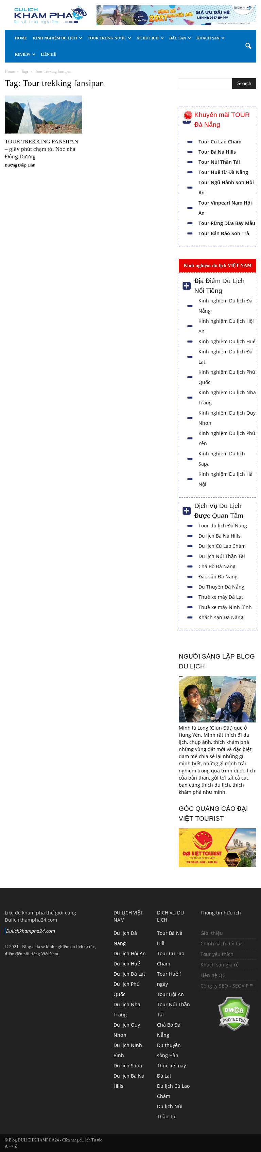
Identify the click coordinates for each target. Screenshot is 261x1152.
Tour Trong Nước (107, 38)
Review (22, 54)
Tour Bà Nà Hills (217, 152)
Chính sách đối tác (222, 943)
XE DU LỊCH (148, 38)
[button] (248, 46)
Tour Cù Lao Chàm (219, 141)
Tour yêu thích (217, 954)
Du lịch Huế (127, 963)
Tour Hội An (170, 994)
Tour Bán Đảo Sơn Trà (223, 233)
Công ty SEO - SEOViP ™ (227, 985)
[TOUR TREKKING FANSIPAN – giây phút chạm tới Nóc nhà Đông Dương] (43, 114)
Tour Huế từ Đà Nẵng (223, 172)
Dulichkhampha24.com (30, 931)
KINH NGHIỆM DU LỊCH (55, 38)
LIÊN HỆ (48, 54)
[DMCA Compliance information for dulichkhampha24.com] (225, 1029)
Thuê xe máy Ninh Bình (225, 607)
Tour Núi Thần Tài (219, 162)
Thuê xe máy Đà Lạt (220, 597)
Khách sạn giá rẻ (220, 964)
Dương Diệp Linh (20, 165)
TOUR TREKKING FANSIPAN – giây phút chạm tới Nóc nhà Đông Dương (41, 149)
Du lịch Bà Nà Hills (219, 536)
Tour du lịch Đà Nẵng (222, 525)
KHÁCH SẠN (208, 38)
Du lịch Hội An (130, 953)
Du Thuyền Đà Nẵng (221, 586)
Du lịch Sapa (128, 1065)
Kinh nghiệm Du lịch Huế (227, 341)
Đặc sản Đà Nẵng (218, 576)
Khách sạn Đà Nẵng (220, 617)
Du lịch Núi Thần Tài (221, 556)
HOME (21, 38)
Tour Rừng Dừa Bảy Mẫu (226, 223)
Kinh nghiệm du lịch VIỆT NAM (217, 265)
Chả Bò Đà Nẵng (217, 566)
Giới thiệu (212, 933)
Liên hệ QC (213, 975)
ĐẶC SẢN (177, 38)
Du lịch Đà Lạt (129, 974)
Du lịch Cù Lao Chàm (222, 546)
